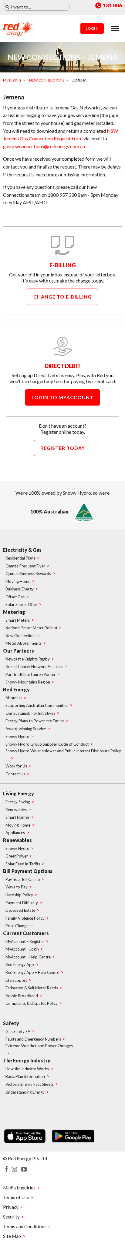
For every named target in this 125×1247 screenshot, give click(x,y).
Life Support (16, 980)
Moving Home (17, 581)
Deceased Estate (20, 910)
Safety (11, 1023)
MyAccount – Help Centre (28, 956)
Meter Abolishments (23, 643)
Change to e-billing (62, 296)
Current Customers (26, 933)
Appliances (15, 832)
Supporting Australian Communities (36, 705)
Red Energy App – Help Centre (32, 972)
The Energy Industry (26, 1060)
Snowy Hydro (17, 736)
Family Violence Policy (25, 918)
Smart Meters (17, 620)
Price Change (17, 925)
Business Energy (19, 589)
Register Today (62, 448)
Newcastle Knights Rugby (27, 659)
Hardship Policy (19, 894)
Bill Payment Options (27, 871)
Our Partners (18, 651)
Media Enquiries (19, 1187)
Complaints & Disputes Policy (31, 1003)
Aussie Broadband (21, 995)
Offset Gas (15, 596)
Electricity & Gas (22, 550)
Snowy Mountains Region (27, 682)
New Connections (20, 635)
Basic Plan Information (25, 1076)
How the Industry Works (27, 1068)
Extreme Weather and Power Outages (39, 1045)
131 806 (112, 5)
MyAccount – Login (22, 949)
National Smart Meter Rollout (31, 627)
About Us (13, 697)
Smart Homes (17, 817)
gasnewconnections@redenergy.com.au (44, 146)
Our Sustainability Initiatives (30, 713)
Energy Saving (17, 801)
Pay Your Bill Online (22, 879)
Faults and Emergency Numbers (33, 1039)
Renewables (16, 809)
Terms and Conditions (24, 1226)
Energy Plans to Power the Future (34, 720)
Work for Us (16, 766)
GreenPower (16, 856)
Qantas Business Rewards (28, 573)
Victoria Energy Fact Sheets (29, 1084)
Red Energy (16, 689)
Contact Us (15, 773)
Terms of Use (16, 1197)
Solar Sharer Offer (21, 604)
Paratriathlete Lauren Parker (30, 674)
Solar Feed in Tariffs (22, 863)
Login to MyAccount (62, 397)
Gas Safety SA (17, 1031)
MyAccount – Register (24, 941)
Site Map (12, 1236)
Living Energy (18, 793)
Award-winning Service (25, 728)
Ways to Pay (16, 886)
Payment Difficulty (21, 902)
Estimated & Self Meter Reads (31, 987)
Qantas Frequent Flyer (25, 565)
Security (11, 1216)
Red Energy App (19, 964)
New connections (46, 80)
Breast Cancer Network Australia (34, 666)
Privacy (11, 1207)
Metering (12, 80)
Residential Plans (20, 558)
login (92, 28)
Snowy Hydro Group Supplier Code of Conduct (47, 744)
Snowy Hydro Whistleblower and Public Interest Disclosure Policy (63, 750)
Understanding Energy (25, 1092)
